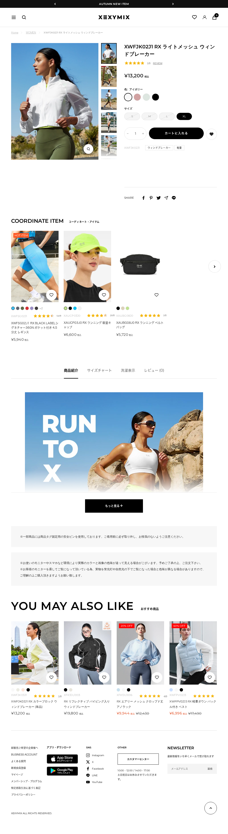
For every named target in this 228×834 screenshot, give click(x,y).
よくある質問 (18, 761)
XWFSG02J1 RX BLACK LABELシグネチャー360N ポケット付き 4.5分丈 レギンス (34, 328)
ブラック (28, 690)
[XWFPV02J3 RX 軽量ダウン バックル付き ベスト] (193, 653)
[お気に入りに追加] (51, 295)
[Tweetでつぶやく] (159, 198)
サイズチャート (99, 370)
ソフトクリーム (18, 690)
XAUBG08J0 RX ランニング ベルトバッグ (140, 325)
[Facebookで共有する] (143, 198)
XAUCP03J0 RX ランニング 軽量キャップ (87, 325)
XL (184, 116)
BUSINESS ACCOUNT (24, 754)
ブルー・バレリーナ (118, 690)
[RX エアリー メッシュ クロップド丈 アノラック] (140, 653)
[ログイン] (205, 17)
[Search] (24, 17)
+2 (41, 308)
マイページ (17, 774)
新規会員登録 (18, 768)
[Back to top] (210, 809)
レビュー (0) (154, 370)
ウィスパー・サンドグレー (70, 690)
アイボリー (12, 690)
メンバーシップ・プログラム (26, 781)
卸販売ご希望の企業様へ (24, 748)
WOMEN (31, 32)
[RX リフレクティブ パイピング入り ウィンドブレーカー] (87, 653)
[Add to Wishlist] (211, 134)
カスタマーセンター (138, 759)
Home (14, 32)
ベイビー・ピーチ (23, 690)
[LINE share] (174, 198)
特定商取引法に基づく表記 (26, 788)
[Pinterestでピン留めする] (151, 198)
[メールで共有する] (166, 198)
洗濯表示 (128, 370)
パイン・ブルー (171, 690)
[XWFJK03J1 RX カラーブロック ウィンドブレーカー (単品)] (35, 653)
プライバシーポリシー (23, 794)
